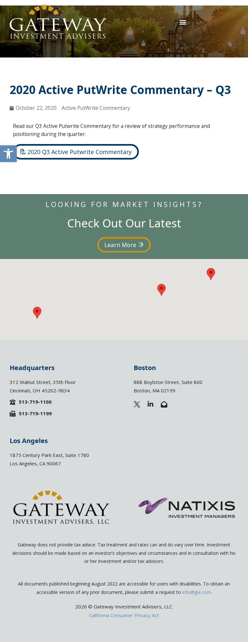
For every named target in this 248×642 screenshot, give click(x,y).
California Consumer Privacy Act (124, 615)
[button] (8, 153)
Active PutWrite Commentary (96, 107)
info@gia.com (196, 592)
